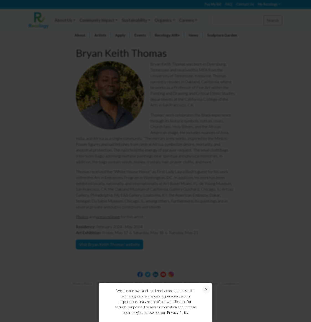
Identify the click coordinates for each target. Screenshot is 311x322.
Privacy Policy (178, 312)
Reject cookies (206, 290)
